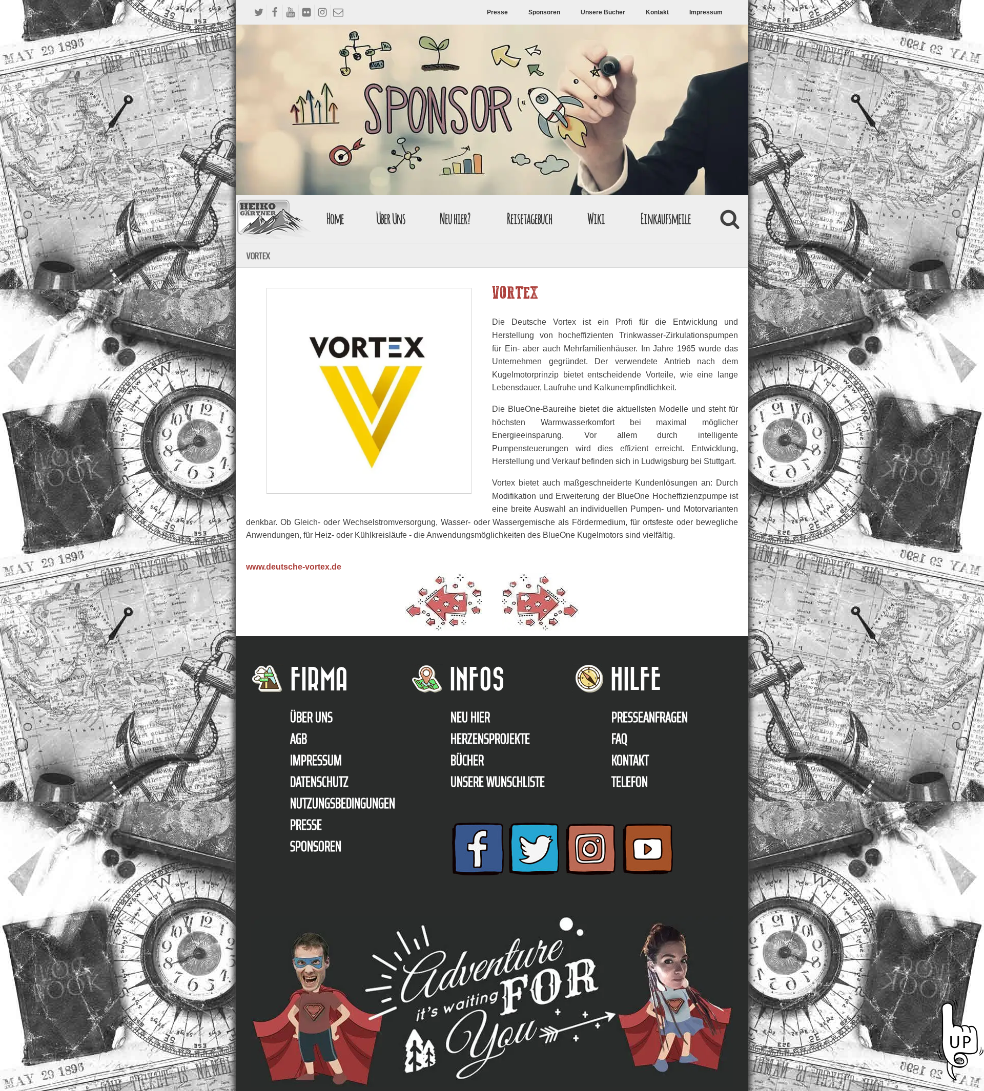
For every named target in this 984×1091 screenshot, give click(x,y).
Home (335, 218)
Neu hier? (455, 218)
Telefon (629, 781)
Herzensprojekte (490, 738)
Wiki (596, 218)
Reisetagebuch (529, 218)
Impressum (706, 12)
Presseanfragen (649, 717)
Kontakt (657, 12)
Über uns (311, 717)
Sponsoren (544, 12)
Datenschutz (319, 781)
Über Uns (390, 218)
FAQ (619, 738)
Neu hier (470, 717)
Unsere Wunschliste (497, 781)
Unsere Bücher (603, 12)
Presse (497, 12)
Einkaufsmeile (666, 218)
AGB (298, 738)
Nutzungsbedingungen (342, 803)
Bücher (467, 760)
